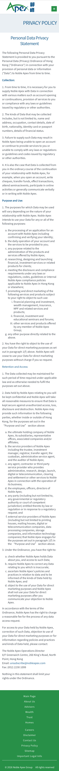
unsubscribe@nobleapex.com (27, 663)
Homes (29, 722)
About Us (29, 701)
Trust (29, 717)
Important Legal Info (29, 756)
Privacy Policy (29, 745)
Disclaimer (29, 735)
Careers (29, 729)
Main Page (29, 696)
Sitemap (30, 750)
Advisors (29, 706)
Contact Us (29, 740)
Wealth (29, 712)
